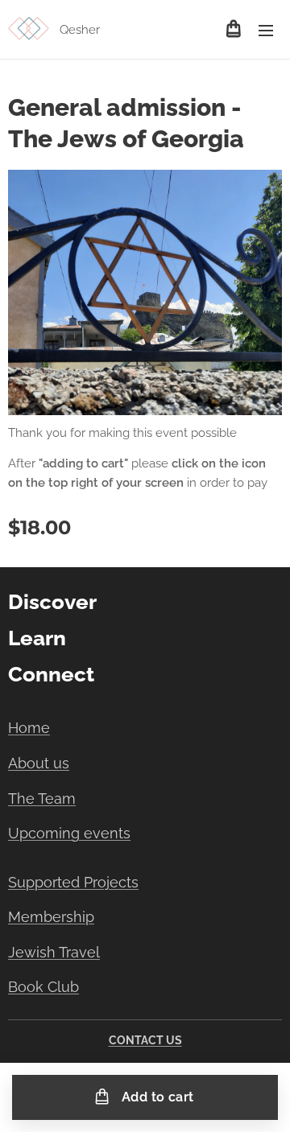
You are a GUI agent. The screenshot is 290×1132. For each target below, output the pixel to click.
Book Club (43, 986)
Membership (51, 916)
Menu (266, 30)
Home (29, 727)
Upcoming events (69, 833)
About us (38, 763)
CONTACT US (145, 1040)
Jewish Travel (54, 952)
